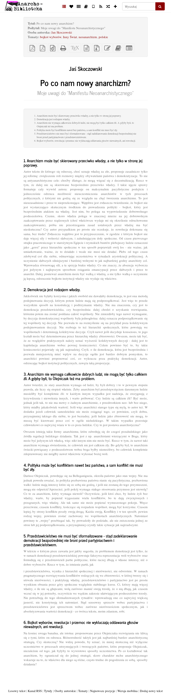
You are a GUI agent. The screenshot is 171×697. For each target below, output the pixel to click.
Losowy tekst (16, 691)
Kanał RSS (35, 691)
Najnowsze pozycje (102, 691)
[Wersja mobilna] (93, 6)
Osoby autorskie (65, 691)
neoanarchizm (88, 37)
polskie (103, 37)
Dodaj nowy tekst (151, 691)
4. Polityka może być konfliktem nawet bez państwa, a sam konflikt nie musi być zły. (76, 130)
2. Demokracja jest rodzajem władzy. (52, 119)
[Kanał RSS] (100, 6)
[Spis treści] (64, 6)
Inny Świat (70, 37)
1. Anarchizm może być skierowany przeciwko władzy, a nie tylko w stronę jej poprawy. (77, 115)
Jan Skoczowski (61, 32)
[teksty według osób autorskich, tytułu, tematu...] (71, 6)
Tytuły (48, 691)
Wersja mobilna (127, 691)
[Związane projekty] (78, 6)
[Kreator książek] (86, 6)
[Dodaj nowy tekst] (115, 6)
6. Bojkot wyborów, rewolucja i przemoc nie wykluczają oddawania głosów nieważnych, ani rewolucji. (85, 140)
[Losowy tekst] (108, 6)
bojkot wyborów (50, 37)
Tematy (83, 691)
